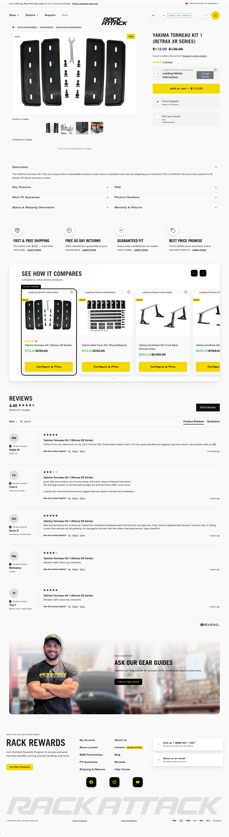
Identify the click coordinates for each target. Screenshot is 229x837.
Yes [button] (69, 451)
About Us (120, 740)
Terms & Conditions (129, 821)
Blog (117, 755)
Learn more (34, 249)
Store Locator (89, 747)
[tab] (193, 422)
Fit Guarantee (89, 762)
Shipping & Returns (92, 769)
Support (50, 15)
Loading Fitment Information (178, 70)
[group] (25, 405)
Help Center (122, 769)
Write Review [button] (208, 407)
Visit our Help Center (128, 682)
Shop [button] (13, 15)
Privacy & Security (80, 821)
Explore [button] (31, 15)
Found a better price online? (180, 56)
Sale (65, 15)
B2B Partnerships (91, 755)
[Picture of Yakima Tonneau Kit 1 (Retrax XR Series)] (52, 128)
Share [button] (82, 451)
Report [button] (75, 451)
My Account (87, 740)
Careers (119, 747)
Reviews (119, 762)
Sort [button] (12, 421)
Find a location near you (85, 3)
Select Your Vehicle (179, 15)
